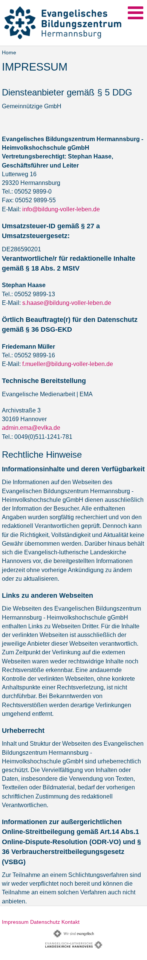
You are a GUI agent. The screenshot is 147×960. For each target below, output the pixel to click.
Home (9, 52)
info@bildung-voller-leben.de (61, 209)
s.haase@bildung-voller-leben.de (66, 303)
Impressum (15, 922)
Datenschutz (45, 922)
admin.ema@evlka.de (31, 428)
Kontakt (70, 922)
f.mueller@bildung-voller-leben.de (67, 364)
